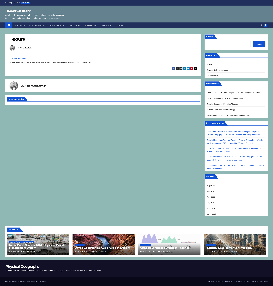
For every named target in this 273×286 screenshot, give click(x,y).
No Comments (35, 251)
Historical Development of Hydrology (221, 110)
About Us (211, 281)
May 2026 (210, 203)
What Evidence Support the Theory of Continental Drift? (228, 115)
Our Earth (20, 25)
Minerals (121, 25)
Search (209, 36)
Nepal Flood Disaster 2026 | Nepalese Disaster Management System (233, 93)
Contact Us (219, 281)
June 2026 (211, 197)
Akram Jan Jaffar (26, 48)
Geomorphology (37, 25)
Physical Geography (17, 10)
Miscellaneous (212, 76)
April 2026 (211, 208)
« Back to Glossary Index (19, 58)
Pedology (107, 25)
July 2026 (210, 191)
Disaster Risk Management (217, 70)
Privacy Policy (229, 281)
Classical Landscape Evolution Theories (222, 104)
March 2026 (211, 214)
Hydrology (74, 25)
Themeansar (42, 281)
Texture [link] (12, 62)
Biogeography (57, 25)
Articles (210, 64)
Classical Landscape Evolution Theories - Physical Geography (230, 140)
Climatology (91, 25)
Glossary (239, 281)
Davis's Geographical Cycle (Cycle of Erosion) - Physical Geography (232, 148)
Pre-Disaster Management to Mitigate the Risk (242, 135)
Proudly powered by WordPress (15, 281)
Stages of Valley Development (218, 151)
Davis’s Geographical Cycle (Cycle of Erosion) (225, 98)
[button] (262, 25)
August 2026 (212, 186)
